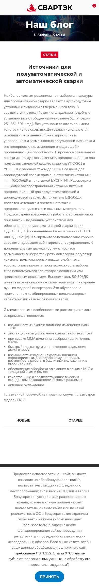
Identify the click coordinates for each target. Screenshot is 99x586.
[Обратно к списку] (49, 420)
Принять (49, 576)
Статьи (59, 34)
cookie (75, 479)
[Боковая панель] (6, 182)
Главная (41, 34)
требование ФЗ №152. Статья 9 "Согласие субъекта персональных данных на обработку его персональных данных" (49, 559)
